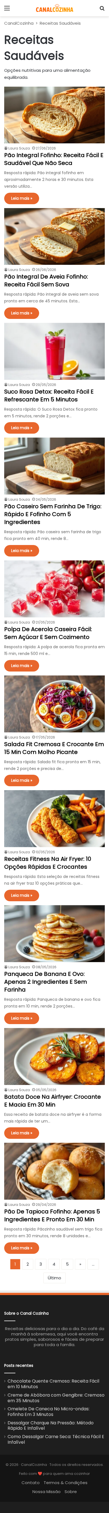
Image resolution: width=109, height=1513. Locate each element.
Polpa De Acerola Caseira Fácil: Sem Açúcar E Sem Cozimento (48, 633)
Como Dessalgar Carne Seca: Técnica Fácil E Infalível (56, 1439)
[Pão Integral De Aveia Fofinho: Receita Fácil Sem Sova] (54, 236)
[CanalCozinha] (55, 8)
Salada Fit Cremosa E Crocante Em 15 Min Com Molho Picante (54, 748)
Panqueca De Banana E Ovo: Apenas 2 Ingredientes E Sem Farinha (45, 982)
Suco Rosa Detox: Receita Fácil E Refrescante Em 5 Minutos (49, 395)
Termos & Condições (65, 1483)
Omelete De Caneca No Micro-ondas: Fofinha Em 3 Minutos (48, 1412)
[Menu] (7, 10)
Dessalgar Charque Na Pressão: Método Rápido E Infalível (51, 1426)
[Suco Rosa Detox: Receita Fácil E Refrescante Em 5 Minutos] (54, 351)
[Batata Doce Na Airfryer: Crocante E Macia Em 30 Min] (54, 1056)
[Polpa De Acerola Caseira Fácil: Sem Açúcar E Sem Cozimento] (54, 588)
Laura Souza (19, 148)
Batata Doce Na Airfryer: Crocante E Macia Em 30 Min (52, 1101)
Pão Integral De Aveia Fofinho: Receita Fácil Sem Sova (46, 280)
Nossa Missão (46, 1491)
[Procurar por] (102, 10)
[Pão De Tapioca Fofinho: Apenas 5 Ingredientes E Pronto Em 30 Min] (54, 1171)
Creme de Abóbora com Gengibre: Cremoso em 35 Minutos (56, 1398)
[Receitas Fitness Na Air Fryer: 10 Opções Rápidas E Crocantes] (54, 818)
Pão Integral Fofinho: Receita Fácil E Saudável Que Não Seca (53, 159)
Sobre (71, 1491)
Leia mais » (21, 198)
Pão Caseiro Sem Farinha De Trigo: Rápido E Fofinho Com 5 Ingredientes (52, 514)
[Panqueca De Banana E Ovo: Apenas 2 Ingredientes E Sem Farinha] (54, 933)
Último (54, 1278)
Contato (31, 1483)
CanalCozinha (19, 23)
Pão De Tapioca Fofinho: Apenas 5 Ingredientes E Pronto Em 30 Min (52, 1215)
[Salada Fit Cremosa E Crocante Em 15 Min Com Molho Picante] (54, 703)
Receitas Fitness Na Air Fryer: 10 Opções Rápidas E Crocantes (47, 863)
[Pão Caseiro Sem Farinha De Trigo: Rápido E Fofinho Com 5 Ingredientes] (54, 466)
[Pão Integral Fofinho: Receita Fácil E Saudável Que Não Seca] (54, 115)
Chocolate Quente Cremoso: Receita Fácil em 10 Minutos (53, 1384)
